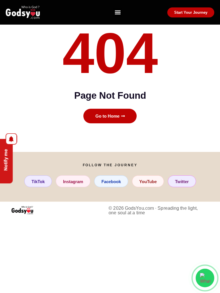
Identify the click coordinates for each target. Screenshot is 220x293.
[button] (117, 12)
